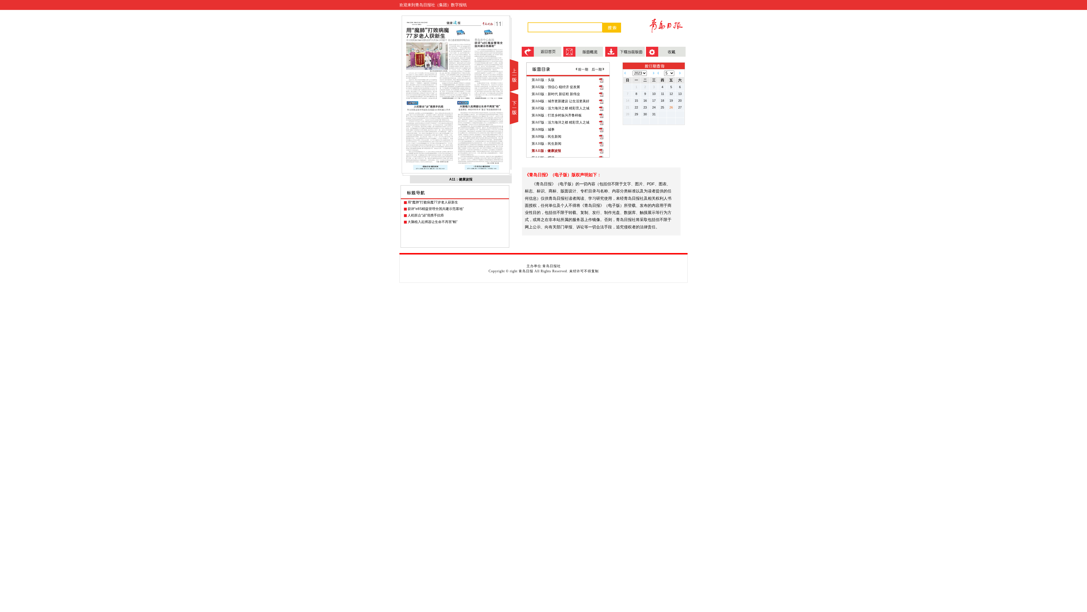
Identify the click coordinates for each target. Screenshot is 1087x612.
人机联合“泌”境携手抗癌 (426, 215)
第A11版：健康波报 (546, 151)
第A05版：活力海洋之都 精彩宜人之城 (560, 108)
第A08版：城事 (543, 129)
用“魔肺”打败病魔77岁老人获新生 (433, 202)
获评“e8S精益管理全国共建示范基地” (436, 209)
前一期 (582, 69)
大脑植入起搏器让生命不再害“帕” (432, 222)
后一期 (597, 69)
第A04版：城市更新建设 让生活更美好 (560, 101)
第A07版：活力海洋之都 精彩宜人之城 (560, 122)
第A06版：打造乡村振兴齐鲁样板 (557, 115)
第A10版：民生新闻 (546, 144)
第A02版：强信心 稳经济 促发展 (556, 87)
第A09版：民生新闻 (546, 137)
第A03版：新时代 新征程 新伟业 (556, 94)
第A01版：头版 (543, 80)
